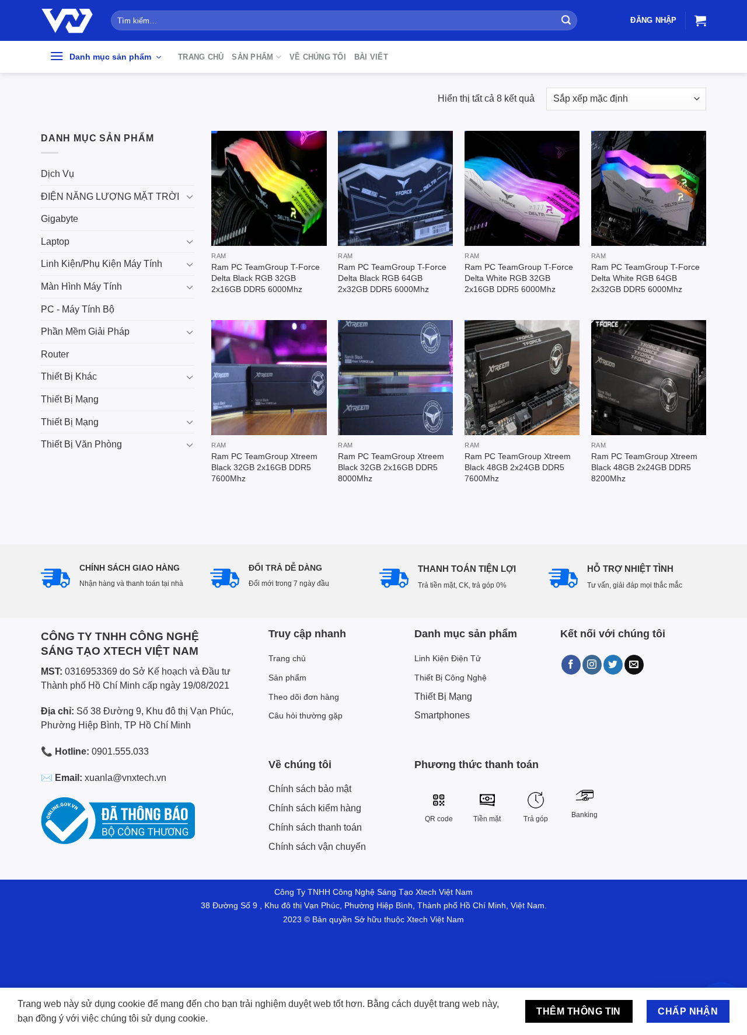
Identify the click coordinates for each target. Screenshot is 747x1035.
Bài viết (371, 57)
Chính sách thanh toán (315, 827)
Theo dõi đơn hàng (303, 696)
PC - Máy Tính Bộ (77, 309)
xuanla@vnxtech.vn (125, 778)
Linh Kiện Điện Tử (447, 658)
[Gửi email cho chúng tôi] (634, 665)
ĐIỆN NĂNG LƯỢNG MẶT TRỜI (110, 197)
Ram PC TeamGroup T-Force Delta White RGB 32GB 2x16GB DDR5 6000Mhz (519, 277)
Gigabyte (59, 219)
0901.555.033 (120, 751)
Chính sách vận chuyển (317, 847)
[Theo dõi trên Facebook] (571, 665)
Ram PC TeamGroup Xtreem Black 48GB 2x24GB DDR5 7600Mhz (518, 466)
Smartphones (442, 715)
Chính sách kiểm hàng (314, 808)
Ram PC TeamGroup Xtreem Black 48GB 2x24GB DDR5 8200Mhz (644, 466)
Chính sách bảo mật (309, 789)
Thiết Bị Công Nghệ (450, 677)
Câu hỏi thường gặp (305, 715)
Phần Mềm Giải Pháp (85, 331)
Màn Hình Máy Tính (81, 286)
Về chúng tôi (317, 57)
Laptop (55, 241)
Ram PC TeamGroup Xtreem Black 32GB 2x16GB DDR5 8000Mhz (391, 466)
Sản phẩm (252, 57)
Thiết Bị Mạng (70, 399)
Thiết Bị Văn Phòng (81, 444)
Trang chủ (201, 57)
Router (55, 354)
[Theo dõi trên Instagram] (592, 665)
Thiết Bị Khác (69, 376)
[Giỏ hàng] (700, 20)
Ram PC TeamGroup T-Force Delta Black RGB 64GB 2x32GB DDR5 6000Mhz (392, 277)
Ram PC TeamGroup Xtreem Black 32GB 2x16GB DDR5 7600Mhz (264, 466)
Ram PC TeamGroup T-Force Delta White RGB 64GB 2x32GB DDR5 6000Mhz (645, 277)
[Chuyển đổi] (189, 196)
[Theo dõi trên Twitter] (613, 665)
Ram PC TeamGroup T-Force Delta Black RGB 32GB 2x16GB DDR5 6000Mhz (265, 277)
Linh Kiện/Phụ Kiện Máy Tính (101, 264)
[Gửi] (566, 20)
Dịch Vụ (57, 174)
